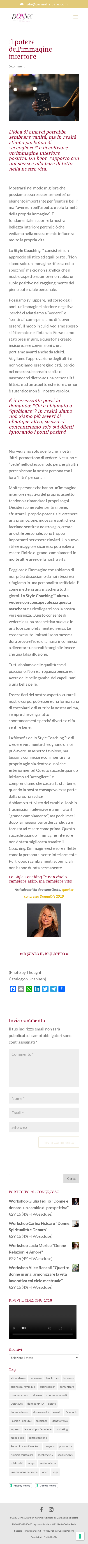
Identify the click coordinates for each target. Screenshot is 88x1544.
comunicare (67, 1386)
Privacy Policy (50, 1530)
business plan (48, 1386)
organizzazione (38, 1437)
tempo (31, 1463)
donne (52, 1403)
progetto (50, 1446)
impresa (15, 1429)
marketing (62, 1429)
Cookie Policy (65, 1530)
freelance (41, 1420)
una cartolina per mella (24, 1472)
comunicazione (20, 1395)
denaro (37, 1395)
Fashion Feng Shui (21, 1420)
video (45, 1472)
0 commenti (17, 66)
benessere (36, 1378)
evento (57, 1412)
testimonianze (47, 1463)
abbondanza (18, 1378)
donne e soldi (41, 1412)
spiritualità (17, 1463)
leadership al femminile (37, 1429)
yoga (55, 1472)
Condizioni (36, 1537)
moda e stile (17, 1437)
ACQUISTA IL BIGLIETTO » (44, 954)
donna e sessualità (56, 1395)
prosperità (65, 1446)
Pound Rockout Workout (25, 1446)
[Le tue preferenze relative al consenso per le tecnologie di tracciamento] (80, 1536)
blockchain (52, 1378)
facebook (71, 1412)
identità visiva (60, 1420)
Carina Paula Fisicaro (67, 1517)
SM (55, 1537)
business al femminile (23, 1386)
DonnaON (17, 1403)
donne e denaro (20, 1412)
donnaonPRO (35, 1403)
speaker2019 (45, 1454)
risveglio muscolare (22, 1454)
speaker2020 (65, 1454)
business (68, 1378)
